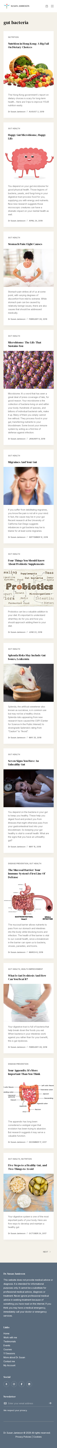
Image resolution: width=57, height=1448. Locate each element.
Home (6, 1333)
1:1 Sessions (9, 1353)
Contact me (9, 1361)
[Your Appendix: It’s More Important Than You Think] (28, 1098)
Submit (50, 1403)
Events (6, 1345)
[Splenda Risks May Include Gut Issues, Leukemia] (28, 683)
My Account (9, 1365)
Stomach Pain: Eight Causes (25, 244)
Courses (7, 1349)
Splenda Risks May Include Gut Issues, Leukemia (27, 657)
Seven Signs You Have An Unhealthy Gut (23, 762)
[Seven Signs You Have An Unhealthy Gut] (28, 788)
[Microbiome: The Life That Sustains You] (28, 370)
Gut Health (14, 128)
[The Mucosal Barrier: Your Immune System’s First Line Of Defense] (28, 901)
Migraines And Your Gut (22, 462)
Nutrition (13, 37)
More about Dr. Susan (14, 1357)
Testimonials (9, 1341)
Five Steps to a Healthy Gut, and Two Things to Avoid (27, 1167)
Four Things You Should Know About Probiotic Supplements (26, 562)
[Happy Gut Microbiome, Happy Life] (28, 162)
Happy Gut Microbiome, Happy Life (27, 136)
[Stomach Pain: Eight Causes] (28, 268)
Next (45, 1252)
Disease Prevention (18, 863)
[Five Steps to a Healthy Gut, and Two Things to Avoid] (28, 1193)
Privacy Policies (23, 1436)
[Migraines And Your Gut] (28, 486)
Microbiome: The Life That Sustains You (24, 344)
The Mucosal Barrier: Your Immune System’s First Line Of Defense (26, 873)
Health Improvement (32, 969)
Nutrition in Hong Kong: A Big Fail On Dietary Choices (28, 45)
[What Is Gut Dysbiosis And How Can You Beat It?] (28, 1003)
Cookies (37, 1436)
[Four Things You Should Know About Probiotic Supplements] (28, 588)
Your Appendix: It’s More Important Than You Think (24, 1072)
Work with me (10, 1337)
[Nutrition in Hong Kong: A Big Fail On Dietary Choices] (28, 71)
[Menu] (52, 6)
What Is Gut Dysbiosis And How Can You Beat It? (27, 977)
